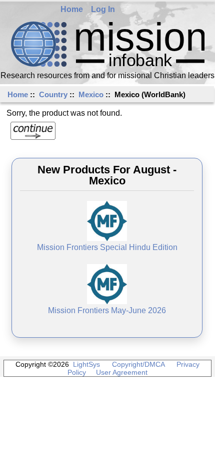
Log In (103, 9)
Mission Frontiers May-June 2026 (107, 310)
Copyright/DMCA (138, 364)
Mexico (91, 94)
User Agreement (122, 372)
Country (53, 94)
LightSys (86, 364)
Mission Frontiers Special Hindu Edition (107, 247)
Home (71, 9)
